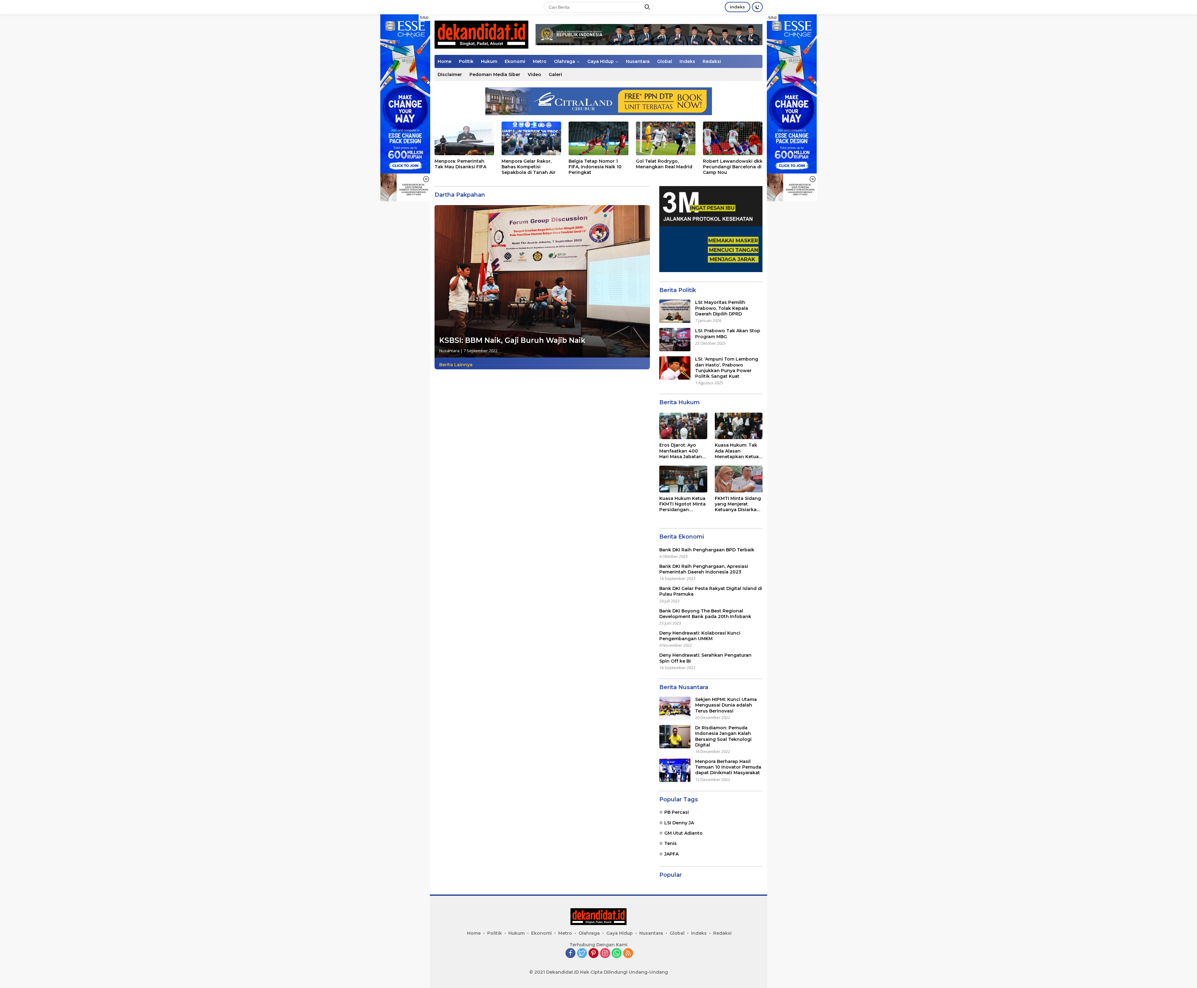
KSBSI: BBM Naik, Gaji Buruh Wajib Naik (512, 340)
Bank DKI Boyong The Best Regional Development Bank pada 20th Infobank (705, 613)
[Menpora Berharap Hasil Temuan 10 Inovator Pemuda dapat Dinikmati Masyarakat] (674, 770)
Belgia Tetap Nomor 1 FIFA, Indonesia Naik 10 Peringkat (595, 166)
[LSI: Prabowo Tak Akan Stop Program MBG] (674, 339)
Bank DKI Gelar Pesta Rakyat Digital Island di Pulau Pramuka (710, 591)
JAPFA (671, 854)
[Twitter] (582, 953)
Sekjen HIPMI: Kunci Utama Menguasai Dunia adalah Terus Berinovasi (726, 705)
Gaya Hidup (600, 61)
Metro (539, 61)
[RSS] (628, 953)
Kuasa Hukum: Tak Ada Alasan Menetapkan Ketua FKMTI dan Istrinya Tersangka (737, 450)
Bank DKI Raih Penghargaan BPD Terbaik (706, 550)
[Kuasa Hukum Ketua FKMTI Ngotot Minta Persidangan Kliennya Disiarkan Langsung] (683, 479)
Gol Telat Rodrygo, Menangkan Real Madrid (664, 164)
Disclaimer (450, 74)
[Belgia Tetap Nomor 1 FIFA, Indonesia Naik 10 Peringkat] (598, 138)
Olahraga (564, 61)
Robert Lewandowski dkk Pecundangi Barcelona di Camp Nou (732, 166)
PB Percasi (676, 812)
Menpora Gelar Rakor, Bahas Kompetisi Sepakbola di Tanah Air (528, 166)
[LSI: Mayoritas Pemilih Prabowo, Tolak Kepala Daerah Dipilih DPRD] (674, 311)
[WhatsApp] (617, 953)
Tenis (670, 844)
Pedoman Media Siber (494, 74)
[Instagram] (605, 953)
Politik (466, 61)
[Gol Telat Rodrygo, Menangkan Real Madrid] (665, 138)
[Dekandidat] (481, 34)
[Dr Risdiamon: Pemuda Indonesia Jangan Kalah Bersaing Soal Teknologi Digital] (674, 736)
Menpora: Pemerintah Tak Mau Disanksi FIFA (460, 164)
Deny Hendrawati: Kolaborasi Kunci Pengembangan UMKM (699, 635)
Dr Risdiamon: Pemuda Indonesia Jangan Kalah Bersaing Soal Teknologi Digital (723, 736)
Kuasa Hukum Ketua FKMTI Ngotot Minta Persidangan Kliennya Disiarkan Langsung (682, 504)
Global (664, 61)
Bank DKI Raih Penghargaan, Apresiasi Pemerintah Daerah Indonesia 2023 (703, 569)
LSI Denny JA (679, 823)
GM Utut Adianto (683, 833)
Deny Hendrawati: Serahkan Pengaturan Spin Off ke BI (705, 658)
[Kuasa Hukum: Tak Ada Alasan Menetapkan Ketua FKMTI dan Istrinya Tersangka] (738, 426)
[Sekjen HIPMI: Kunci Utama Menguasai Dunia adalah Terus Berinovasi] (674, 708)
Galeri (555, 74)
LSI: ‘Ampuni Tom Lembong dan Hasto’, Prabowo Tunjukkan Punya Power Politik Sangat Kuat (726, 367)
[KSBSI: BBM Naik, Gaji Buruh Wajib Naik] (542, 281)
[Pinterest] (593, 953)
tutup (424, 17)
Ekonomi (515, 61)
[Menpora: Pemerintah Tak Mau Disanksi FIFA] (464, 138)
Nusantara (638, 61)
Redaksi (712, 61)
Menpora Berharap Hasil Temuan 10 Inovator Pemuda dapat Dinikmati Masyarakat (728, 767)
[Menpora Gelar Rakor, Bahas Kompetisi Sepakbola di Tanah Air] (531, 138)
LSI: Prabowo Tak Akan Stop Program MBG (727, 333)
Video (534, 74)
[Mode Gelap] (757, 7)
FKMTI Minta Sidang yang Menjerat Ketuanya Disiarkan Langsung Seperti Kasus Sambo (738, 504)
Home (444, 61)
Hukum (489, 61)
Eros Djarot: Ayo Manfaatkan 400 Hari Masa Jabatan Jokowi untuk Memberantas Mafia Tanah (682, 450)
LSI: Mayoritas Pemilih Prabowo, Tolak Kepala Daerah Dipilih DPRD (721, 308)
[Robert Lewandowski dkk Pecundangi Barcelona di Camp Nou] (732, 138)
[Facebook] (570, 953)
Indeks (737, 6)
